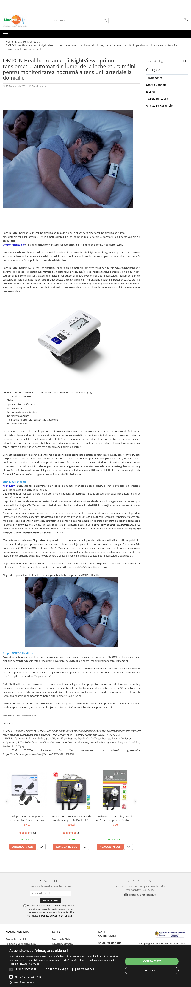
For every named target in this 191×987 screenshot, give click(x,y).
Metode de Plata (61, 939)
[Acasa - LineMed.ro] (21, 20)
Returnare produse (62, 943)
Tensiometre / (31, 41)
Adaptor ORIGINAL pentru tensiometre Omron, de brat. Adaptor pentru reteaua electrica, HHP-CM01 (28, 818)
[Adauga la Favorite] (41, 847)
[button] (64, 982)
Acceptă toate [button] (151, 961)
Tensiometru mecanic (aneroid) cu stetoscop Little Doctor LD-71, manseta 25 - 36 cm (71, 818)
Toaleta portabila (157, 98)
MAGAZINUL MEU (17, 932)
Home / (10, 41)
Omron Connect (156, 85)
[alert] (95, 966)
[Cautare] (105, 21)
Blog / (18, 41)
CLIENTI (57, 932)
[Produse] (6, 34)
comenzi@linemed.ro (142, 895)
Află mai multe (31, 963)
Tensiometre (39, 86)
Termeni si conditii (16, 939)
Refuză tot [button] (152, 970)
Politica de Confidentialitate (56, 915)
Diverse (150, 91)
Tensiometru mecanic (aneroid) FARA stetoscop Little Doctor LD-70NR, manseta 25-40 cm (115, 818)
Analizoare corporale (159, 105)
